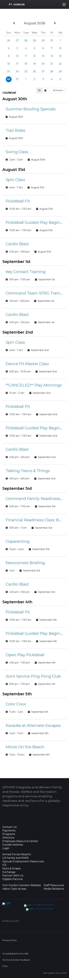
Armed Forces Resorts (16, 854)
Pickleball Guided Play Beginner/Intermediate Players (34, 222)
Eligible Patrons (12, 879)
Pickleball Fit (18, 201)
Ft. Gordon (17, 4)
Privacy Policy (9, 940)
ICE (4, 865)
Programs (8, 834)
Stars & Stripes (11, 868)
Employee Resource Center (20, 841)
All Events (58, 90)
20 (43, 63)
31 (52, 40)
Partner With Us (12, 875)
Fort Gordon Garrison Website (21, 885)
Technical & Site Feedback (16, 960)
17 (17, 63)
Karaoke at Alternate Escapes (33, 725)
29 (34, 40)
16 (8, 63)
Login (5, 848)
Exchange (8, 872)
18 (26, 63)
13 (43, 56)
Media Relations (54, 889)
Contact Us (9, 827)
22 (60, 63)
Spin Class (15, 179)
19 (34, 63)
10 (17, 56)
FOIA (4, 966)
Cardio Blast (17, 244)
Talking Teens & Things (28, 470)
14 (52, 56)
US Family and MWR (15, 858)
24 (17, 71)
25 (26, 71)
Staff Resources (54, 885)
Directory (8, 837)
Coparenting (18, 541)
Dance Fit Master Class (27, 363)
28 (25, 40)
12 (34, 56)
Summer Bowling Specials (31, 109)
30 (43, 40)
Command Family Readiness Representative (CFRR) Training (34, 498)
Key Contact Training (26, 271)
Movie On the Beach (25, 747)
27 (17, 40)
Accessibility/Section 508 (15, 953)
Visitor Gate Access (14, 889)
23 (8, 71)
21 (52, 63)
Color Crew (16, 704)
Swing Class (17, 151)
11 (26, 56)
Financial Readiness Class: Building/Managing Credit (34, 520)
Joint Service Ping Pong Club (33, 676)
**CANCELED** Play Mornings (34, 385)
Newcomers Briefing (25, 562)
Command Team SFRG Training (34, 293)
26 (8, 40)
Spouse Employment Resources (23, 861)
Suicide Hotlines (12, 844)
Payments (8, 830)
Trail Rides (15, 130)
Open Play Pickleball (25, 654)
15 (60, 56)
